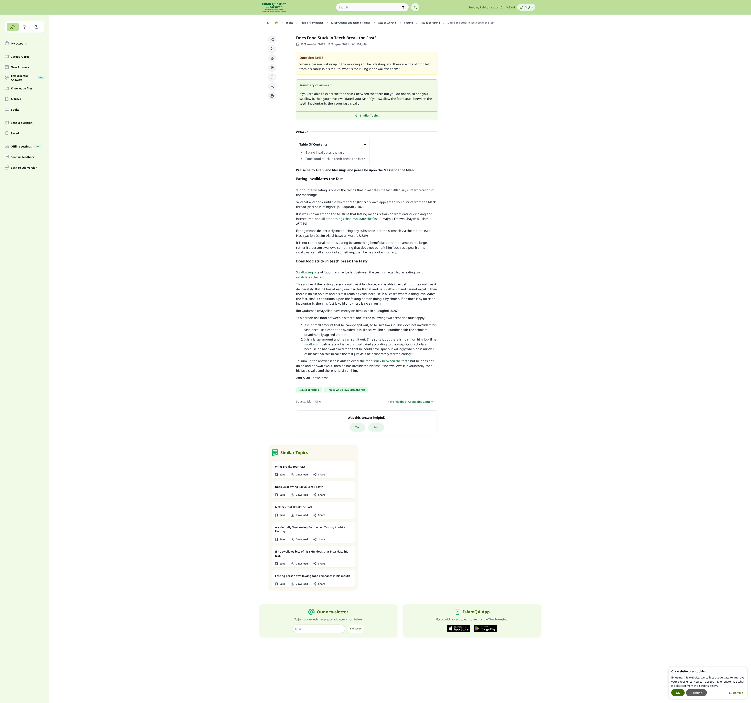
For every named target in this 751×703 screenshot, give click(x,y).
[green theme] (13, 27)
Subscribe (355, 628)
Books (15, 109)
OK (678, 693)
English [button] (529, 7)
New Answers (20, 67)
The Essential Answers (27, 78)
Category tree (20, 56)
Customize (736, 693)
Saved (15, 133)
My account (19, 43)
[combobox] (369, 7)
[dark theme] (36, 27)
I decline (696, 693)
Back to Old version (24, 167)
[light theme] (25, 27)
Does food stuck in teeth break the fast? (335, 159)
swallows (390, 289)
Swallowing (304, 272)
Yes (357, 427)
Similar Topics (369, 115)
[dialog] (708, 683)
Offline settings (25, 146)
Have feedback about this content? (411, 401)
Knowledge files (21, 88)
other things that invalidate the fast (352, 219)
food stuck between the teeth (387, 361)
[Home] (276, 22)
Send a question (22, 123)
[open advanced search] (403, 7)
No (376, 427)
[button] (272, 39)
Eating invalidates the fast (325, 152)
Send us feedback (23, 157)
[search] (415, 7)
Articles (16, 99)
